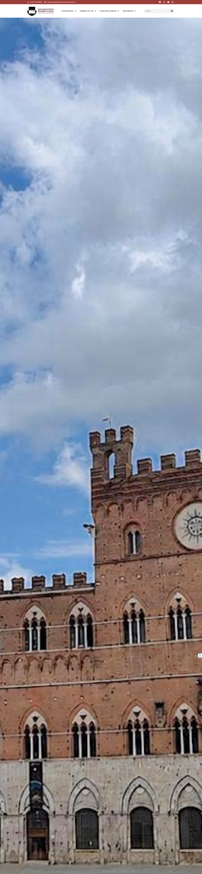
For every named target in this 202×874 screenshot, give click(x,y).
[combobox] (156, 11)
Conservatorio (67, 11)
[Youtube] (168, 2)
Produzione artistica (108, 11)
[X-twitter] (164, 2)
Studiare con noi (86, 11)
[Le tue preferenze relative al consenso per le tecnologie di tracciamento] (200, 656)
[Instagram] (172, 2)
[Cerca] (172, 11)
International (128, 11)
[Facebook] (160, 2)
